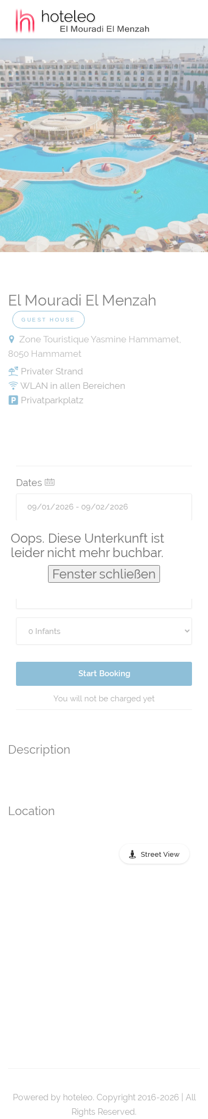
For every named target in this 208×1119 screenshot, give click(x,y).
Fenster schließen (104, 574)
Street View (160, 854)
